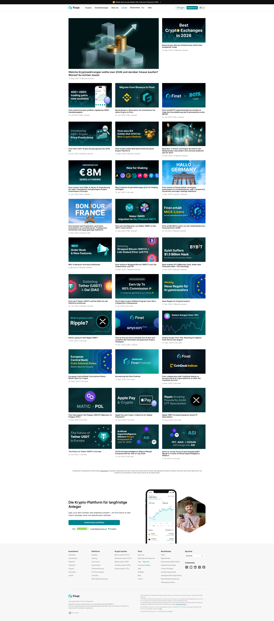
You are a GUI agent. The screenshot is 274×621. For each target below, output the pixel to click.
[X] (186, 567)
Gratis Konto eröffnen (94, 522)
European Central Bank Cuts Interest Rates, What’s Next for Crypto (87, 377)
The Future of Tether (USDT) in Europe (84, 451)
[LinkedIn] (195, 567)
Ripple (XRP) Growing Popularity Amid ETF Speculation (179, 416)
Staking (94, 558)
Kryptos (71, 568)
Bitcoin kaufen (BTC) (122, 555)
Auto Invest (96, 562)
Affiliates (141, 572)
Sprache (188, 551)
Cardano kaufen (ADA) (123, 565)
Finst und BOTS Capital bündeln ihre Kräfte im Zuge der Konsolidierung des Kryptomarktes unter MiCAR (183, 112)
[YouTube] (191, 567)
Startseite (71, 555)
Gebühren (72, 565)
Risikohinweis (165, 558)
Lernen (140, 579)
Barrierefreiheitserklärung (170, 579)
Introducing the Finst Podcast (128, 376)
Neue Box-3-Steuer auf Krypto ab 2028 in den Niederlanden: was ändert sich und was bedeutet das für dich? (183, 151)
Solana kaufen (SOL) (122, 568)
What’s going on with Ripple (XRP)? (83, 338)
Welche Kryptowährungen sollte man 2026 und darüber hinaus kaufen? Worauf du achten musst (113, 73)
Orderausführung (98, 568)
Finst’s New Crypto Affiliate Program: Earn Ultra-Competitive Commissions (135, 302)
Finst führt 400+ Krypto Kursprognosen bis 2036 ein (89, 150)
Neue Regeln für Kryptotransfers (176, 301)
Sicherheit (72, 572)
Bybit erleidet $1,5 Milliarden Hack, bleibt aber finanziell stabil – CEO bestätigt (181, 265)
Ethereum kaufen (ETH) (123, 558)
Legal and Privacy (181, 604)
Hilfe (139, 568)
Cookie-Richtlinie (167, 568)
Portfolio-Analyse (98, 572)
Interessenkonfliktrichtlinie (170, 562)
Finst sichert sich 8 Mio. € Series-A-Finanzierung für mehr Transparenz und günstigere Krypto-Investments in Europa (89, 189)
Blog (139, 575)
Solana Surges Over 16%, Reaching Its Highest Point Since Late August (182, 339)
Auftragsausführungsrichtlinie (171, 575)
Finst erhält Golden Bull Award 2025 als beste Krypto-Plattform (134, 150)
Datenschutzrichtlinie (168, 565)
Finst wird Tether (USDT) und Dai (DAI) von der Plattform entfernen (88, 302)
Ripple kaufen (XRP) (122, 562)
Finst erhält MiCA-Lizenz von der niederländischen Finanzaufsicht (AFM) (183, 227)
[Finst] (73, 7)
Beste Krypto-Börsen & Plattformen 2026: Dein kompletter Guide (182, 46)
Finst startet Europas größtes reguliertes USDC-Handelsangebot (89, 111)
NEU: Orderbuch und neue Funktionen (84, 264)
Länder (70, 575)
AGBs (163, 555)
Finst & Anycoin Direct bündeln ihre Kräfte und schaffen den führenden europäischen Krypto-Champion (135, 340)
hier (161, 609)
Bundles (94, 555)
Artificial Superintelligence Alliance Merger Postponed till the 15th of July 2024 (133, 452)
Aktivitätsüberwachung (100, 579)
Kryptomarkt (96, 565)
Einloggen (181, 8)
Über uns (141, 555)
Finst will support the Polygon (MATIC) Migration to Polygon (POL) (90, 416)
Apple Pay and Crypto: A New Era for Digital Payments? (133, 416)
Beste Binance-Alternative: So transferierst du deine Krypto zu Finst (135, 111)
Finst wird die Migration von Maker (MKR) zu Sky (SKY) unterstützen (135, 227)
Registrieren (192, 8)
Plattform (71, 562)
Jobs (143, 562)
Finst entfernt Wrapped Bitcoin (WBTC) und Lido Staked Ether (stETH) (135, 265)
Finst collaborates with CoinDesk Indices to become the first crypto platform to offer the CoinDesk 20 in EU (181, 378)
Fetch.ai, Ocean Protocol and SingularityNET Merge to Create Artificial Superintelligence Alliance (181, 454)
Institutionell (72, 558)
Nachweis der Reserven (146, 558)
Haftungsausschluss (168, 582)
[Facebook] (204, 567)
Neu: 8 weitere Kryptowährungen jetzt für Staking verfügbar (136, 188)
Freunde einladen (144, 565)
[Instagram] (199, 567)
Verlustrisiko (104, 471)
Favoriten (95, 575)
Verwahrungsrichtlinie (168, 572)
